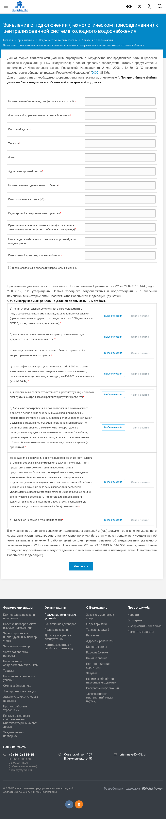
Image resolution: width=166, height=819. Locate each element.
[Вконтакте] (69, 804)
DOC (95, 72)
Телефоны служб (97, 629)
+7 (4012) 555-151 (22, 755)
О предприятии (96, 624)
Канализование (96, 658)
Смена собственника (17, 685)
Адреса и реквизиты (100, 641)
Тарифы (8, 670)
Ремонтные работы (141, 631)
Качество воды (96, 646)
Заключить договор (16, 646)
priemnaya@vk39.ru (133, 754)
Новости (133, 614)
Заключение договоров (60, 624)
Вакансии (92, 635)
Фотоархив (135, 620)
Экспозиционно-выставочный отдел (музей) (99, 697)
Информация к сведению (145, 626)
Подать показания (57, 629)
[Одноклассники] (79, 804)
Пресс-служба (139, 607)
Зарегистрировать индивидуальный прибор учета (20, 637)
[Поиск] (160, 6)
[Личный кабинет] (139, 6)
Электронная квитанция (19, 691)
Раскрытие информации (102, 688)
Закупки (91, 673)
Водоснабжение (97, 652)
